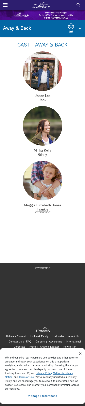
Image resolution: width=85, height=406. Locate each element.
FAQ (28, 342)
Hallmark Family (39, 336)
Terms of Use (26, 377)
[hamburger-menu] (5, 5)
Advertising (55, 342)
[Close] (80, 354)
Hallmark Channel (16, 336)
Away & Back (17, 28)
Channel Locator (49, 347)
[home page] (41, 5)
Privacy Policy (44, 373)
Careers (40, 342)
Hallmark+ (58, 336)
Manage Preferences (42, 396)
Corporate (19, 347)
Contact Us (15, 342)
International (73, 342)
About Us (73, 336)
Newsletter (69, 347)
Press (32, 347)
